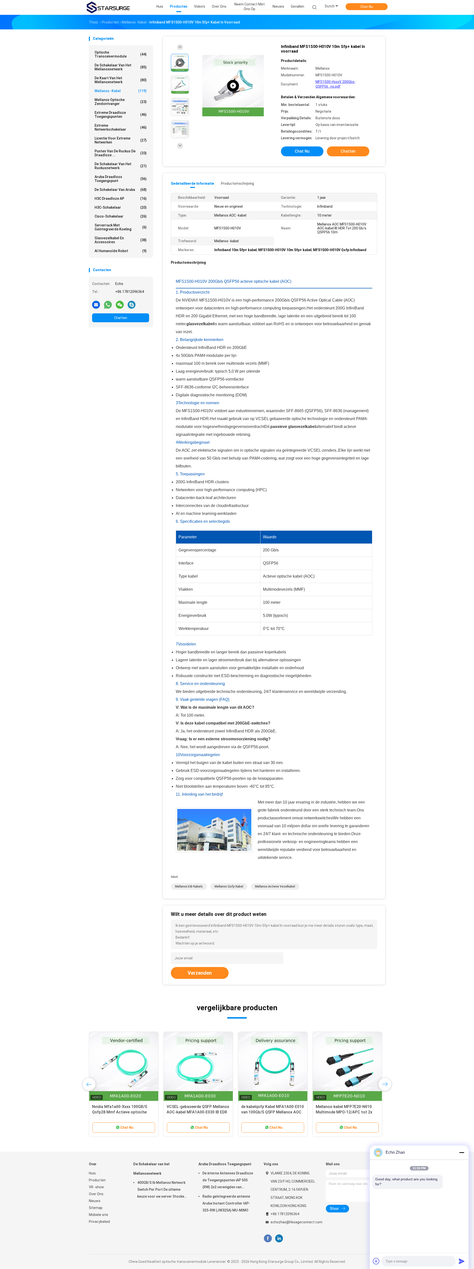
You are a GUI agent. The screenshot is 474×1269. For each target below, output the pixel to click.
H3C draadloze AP (121, 199)
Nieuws (94, 1201)
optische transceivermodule (121, 54)
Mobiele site (98, 1215)
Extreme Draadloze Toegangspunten (121, 115)
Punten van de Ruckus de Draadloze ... (121, 153)
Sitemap (95, 1208)
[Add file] (376, 1261)
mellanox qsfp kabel (229, 886)
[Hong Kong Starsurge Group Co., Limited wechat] (120, 304)
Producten (97, 1180)
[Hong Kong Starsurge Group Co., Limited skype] (132, 304)
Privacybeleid (99, 1222)
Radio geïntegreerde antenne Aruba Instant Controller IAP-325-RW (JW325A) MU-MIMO (226, 1203)
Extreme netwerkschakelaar (121, 127)
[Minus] (462, 1152)
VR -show (96, 1187)
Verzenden (200, 973)
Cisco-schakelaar (121, 216)
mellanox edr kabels (189, 886)
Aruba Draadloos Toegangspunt (121, 179)
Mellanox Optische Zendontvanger (121, 102)
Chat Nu (366, 7)
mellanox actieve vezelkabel (275, 886)
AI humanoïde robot (121, 251)
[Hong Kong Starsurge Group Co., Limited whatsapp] (108, 304)
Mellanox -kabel (121, 91)
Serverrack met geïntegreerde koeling (121, 227)
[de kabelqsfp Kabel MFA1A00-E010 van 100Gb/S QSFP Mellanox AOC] (272, 1066)
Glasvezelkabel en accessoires (121, 240)
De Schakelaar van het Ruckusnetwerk (121, 166)
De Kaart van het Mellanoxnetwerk (121, 80)
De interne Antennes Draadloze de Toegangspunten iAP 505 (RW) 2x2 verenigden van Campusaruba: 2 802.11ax (227, 1180)
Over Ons (96, 1194)
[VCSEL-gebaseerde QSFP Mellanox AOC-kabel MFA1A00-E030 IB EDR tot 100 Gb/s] (198, 1066)
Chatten (120, 318)
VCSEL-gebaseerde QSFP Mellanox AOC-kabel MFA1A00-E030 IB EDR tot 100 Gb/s (198, 1112)
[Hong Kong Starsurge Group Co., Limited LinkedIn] (279, 1238)
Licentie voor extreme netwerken (121, 140)
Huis (92, 1173)
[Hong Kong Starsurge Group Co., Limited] (108, 7)
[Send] (462, 1261)
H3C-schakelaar (121, 207)
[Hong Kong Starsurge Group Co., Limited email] (96, 304)
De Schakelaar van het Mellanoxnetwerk (121, 67)
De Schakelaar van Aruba (121, 190)
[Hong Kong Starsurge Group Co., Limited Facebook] (268, 1238)
